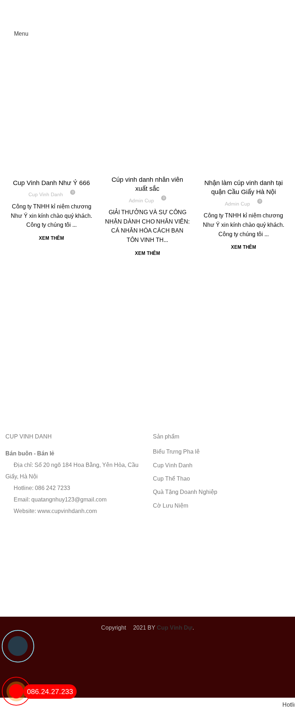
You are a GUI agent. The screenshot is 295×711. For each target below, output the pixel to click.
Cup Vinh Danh (65, 169)
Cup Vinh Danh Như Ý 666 (51, 182)
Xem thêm (51, 238)
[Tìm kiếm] (287, 34)
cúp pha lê (32, 169)
